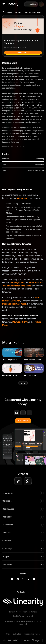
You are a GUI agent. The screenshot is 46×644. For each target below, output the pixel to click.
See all (23, 383)
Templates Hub (10, 12)
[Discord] (12, 579)
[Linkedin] (23, 579)
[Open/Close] (41, 4)
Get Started (23, 421)
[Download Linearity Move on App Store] (28, 481)
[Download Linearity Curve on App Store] (18, 481)
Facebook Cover (19, 12)
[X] (28, 579)
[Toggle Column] (42, 493)
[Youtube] (34, 579)
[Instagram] (17, 579)
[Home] (10, 4)
